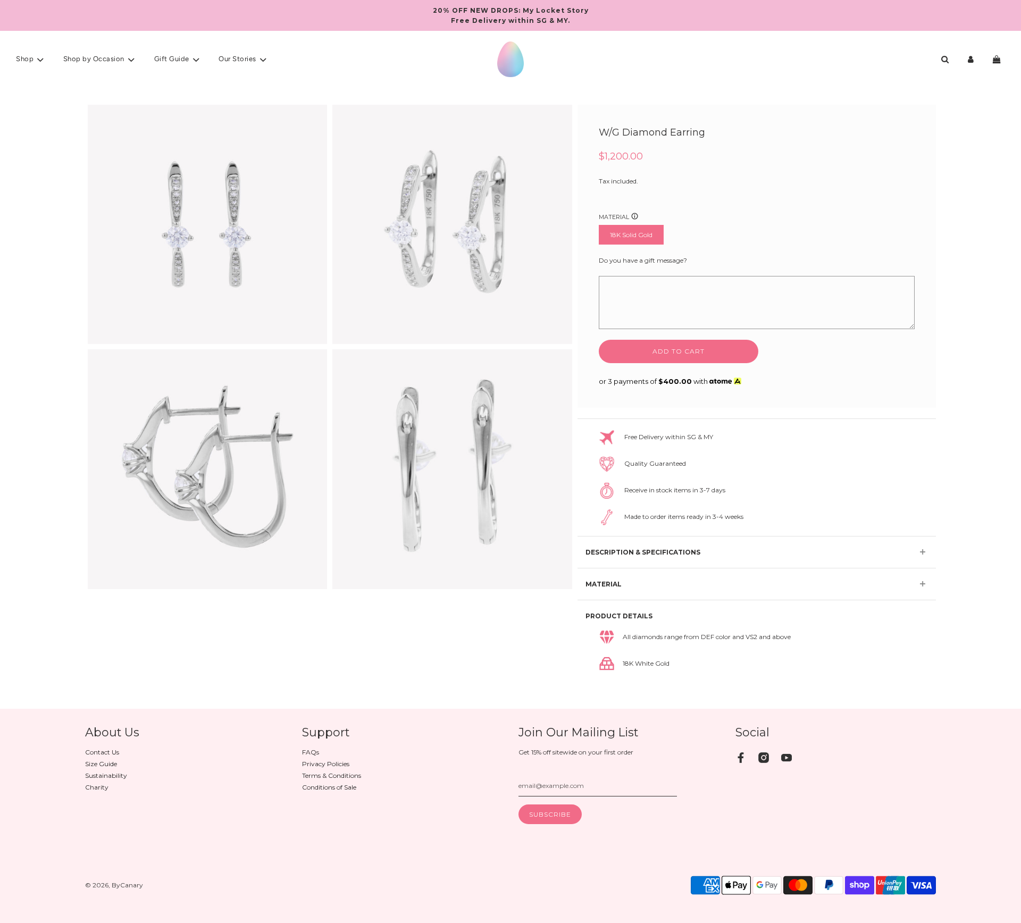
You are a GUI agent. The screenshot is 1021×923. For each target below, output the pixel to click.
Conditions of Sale (329, 787)
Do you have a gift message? (643, 260)
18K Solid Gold (631, 235)
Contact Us (102, 752)
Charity (96, 787)
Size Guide (101, 764)
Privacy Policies (325, 764)
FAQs (310, 752)
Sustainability (106, 775)
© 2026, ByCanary (114, 885)
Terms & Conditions (331, 775)
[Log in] (970, 59)
